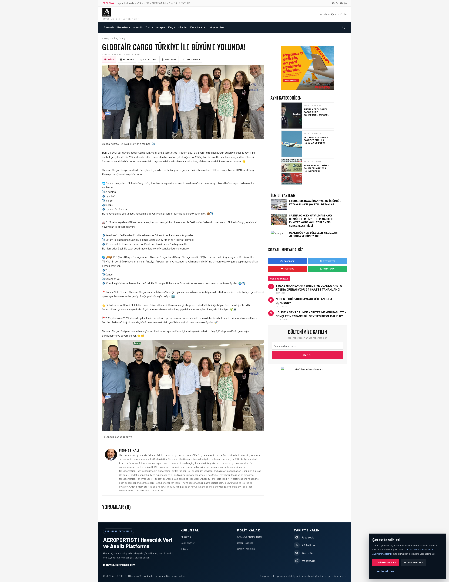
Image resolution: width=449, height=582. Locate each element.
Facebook (128, 59)
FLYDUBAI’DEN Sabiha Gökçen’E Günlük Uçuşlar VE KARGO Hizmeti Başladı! (316, 113)
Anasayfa (109, 27)
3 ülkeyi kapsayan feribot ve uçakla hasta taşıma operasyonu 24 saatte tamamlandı (309, 287)
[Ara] (343, 27)
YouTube (289, 268)
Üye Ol (307, 355)
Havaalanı (122, 27)
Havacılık (138, 27)
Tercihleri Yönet (385, 571)
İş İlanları (182, 27)
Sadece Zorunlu (413, 562)
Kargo (171, 27)
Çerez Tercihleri (246, 548)
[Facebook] (333, 3)
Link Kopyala (193, 59)
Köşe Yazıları (217, 27)
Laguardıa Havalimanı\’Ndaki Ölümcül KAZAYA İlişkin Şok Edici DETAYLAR (315, 202)
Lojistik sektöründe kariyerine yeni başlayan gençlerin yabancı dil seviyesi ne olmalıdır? (311, 314)
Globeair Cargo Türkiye (118, 437)
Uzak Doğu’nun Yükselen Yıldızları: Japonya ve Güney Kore (314, 234)
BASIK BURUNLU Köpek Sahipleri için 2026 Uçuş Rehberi (316, 140)
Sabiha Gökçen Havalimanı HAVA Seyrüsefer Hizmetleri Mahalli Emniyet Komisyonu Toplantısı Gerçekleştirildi (311, 220)
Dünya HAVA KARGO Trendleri (314, 167)
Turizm (149, 27)
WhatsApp (171, 59)
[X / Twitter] (337, 3)
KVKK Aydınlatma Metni (249, 536)
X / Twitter (149, 59)
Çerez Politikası (245, 542)
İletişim (185, 548)
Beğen (111, 59)
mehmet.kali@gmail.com (119, 564)
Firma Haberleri (198, 27)
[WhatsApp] (345, 3)
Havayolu (161, 27)
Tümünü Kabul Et (385, 562)
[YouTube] (341, 3)
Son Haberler (188, 542)
